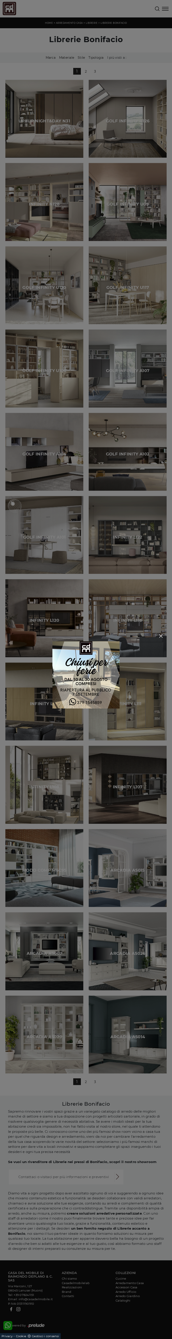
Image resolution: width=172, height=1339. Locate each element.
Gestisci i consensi (45, 1336)
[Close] (160, 636)
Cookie (21, 1336)
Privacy (7, 1336)
